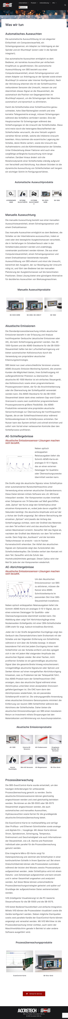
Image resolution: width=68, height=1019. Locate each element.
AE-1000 (12, 747)
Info (53, 3)
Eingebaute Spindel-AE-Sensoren (55, 749)
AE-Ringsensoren (41, 767)
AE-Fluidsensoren (41, 747)
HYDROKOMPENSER (11, 201)
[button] (28, 3)
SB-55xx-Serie (45, 201)
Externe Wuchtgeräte (34, 202)
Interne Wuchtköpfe (22, 201)
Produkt (33, 3)
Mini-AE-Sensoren (27, 767)
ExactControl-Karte (19, 975)
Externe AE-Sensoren (27, 748)
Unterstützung (44, 3)
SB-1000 (57, 200)
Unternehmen (23, 3)
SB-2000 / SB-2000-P (34, 315)
